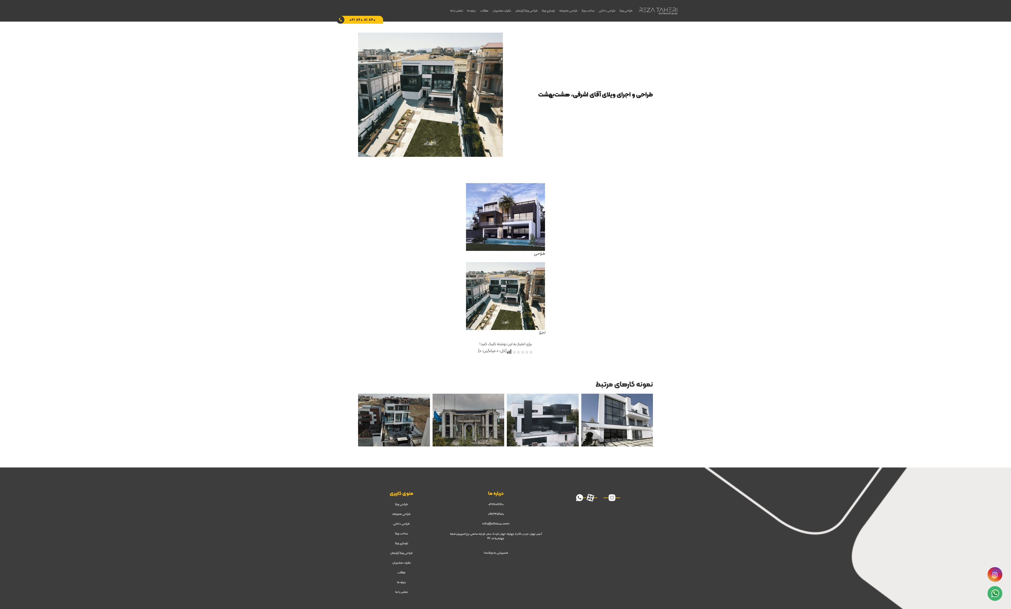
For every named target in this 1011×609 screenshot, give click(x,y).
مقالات (484, 10)
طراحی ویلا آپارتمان (526, 10)
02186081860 (495, 504)
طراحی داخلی (607, 10)
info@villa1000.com (495, 524)
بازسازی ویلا (548, 10)
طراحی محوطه (568, 10)
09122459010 (496, 514)
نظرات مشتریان (502, 10)
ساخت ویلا (588, 10)
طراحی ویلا (626, 10)
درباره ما (471, 10)
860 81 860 (363, 20)
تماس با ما (456, 10)
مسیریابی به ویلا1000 (496, 552)
